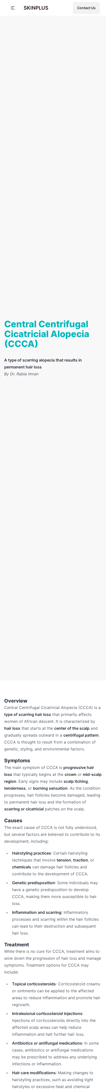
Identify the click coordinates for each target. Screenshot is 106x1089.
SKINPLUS (36, 8)
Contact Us (86, 8)
